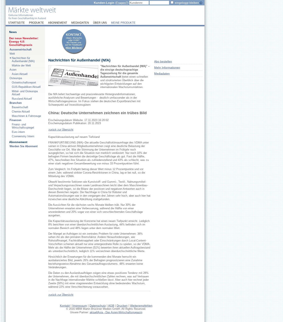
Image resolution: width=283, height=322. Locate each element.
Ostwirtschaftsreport (24, 82)
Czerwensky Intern (23, 136)
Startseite (16, 23)
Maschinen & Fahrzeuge (26, 116)
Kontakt (65, 305)
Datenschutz (97, 305)
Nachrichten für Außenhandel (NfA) (23, 59)
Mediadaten (80, 23)
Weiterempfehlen (141, 305)
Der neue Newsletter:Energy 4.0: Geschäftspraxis (24, 42)
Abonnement (57, 23)
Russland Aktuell (22, 98)
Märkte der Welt (21, 65)
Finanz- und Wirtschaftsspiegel (23, 126)
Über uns (100, 23)
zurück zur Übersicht (60, 129)
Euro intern (18, 131)
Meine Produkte (123, 23)
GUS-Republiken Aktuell (26, 86)
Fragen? (121, 2)
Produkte (36, 23)
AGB (111, 305)
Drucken (122, 305)
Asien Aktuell (20, 74)
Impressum (79, 305)
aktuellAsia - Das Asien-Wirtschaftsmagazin (116, 312)
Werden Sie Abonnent (23, 146)
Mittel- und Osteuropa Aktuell (25, 93)
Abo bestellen (163, 61)
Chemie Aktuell (21, 111)
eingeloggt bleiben (187, 2)
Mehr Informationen (167, 67)
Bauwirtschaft (20, 107)
